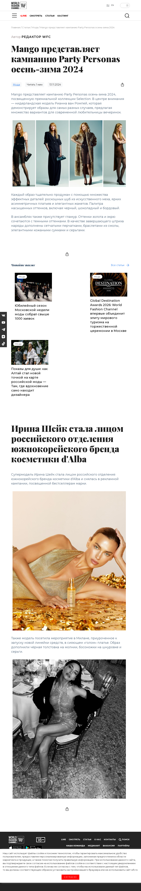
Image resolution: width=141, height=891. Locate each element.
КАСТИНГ (62, 15)
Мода (35, 27)
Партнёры (123, 846)
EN (112, 5)
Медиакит (94, 846)
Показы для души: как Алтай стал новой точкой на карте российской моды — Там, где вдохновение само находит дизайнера (29, 382)
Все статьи (117, 265)
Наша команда (75, 846)
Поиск (125, 839)
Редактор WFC (36, 37)
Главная (15, 27)
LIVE (24, 15)
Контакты (110, 839)
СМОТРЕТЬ (36, 15)
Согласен (70, 877)
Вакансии (109, 846)
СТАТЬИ (50, 15)
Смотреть (74, 839)
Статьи (26, 27)
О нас (97, 839)
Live (63, 839)
